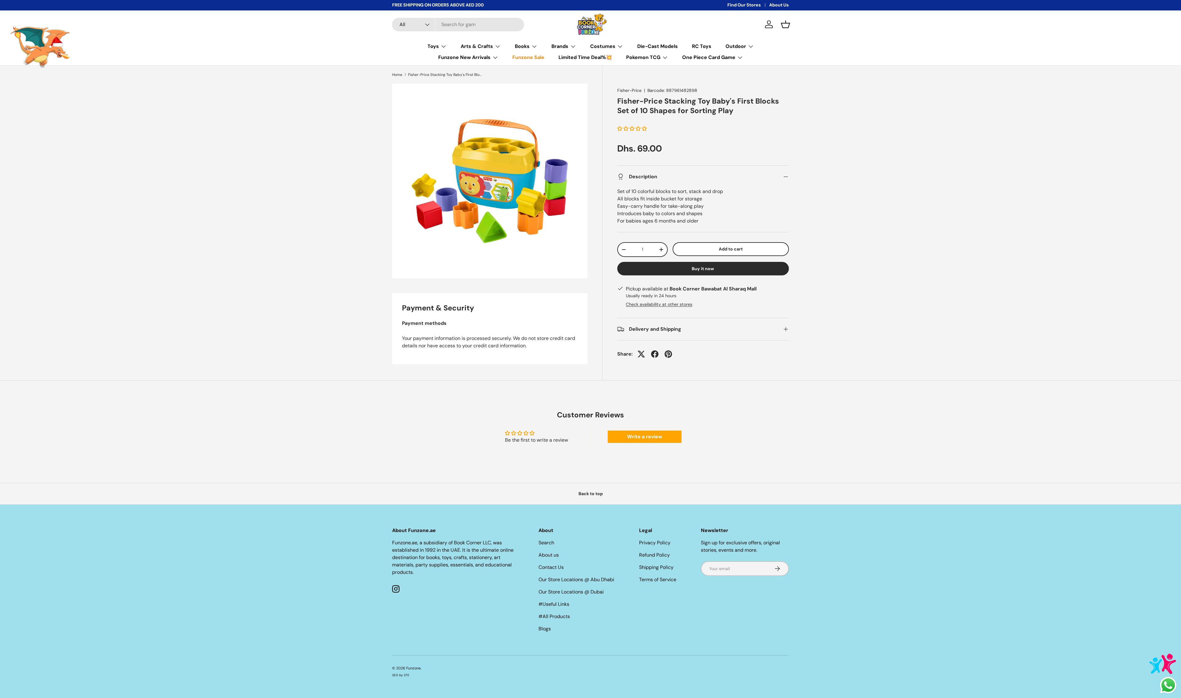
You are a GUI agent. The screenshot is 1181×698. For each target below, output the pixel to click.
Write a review (644, 436)
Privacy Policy (654, 542)
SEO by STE (400, 675)
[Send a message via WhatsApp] (1168, 685)
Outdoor (736, 46)
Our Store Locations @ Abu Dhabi (576, 579)
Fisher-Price (629, 90)
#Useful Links (554, 604)
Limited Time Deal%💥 (585, 57)
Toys (433, 46)
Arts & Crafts (477, 46)
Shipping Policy (656, 567)
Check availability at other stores (659, 304)
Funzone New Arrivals (464, 57)
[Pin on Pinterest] (668, 354)
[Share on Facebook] (655, 354)
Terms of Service (657, 579)
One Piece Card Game (708, 57)
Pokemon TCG (643, 57)
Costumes (602, 46)
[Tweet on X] (641, 354)
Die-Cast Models (657, 46)
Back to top (591, 493)
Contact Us (551, 567)
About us (549, 555)
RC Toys (701, 46)
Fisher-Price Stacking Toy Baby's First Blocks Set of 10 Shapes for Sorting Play (445, 75)
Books (522, 46)
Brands (559, 46)
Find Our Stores (744, 5)
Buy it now (703, 268)
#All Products (554, 616)
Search (546, 542)
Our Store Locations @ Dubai (571, 592)
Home (397, 75)
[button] (785, 24)
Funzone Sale (528, 57)
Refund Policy (654, 555)
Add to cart (731, 249)
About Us (779, 5)
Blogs (545, 628)
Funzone (413, 668)
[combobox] (458, 24)
